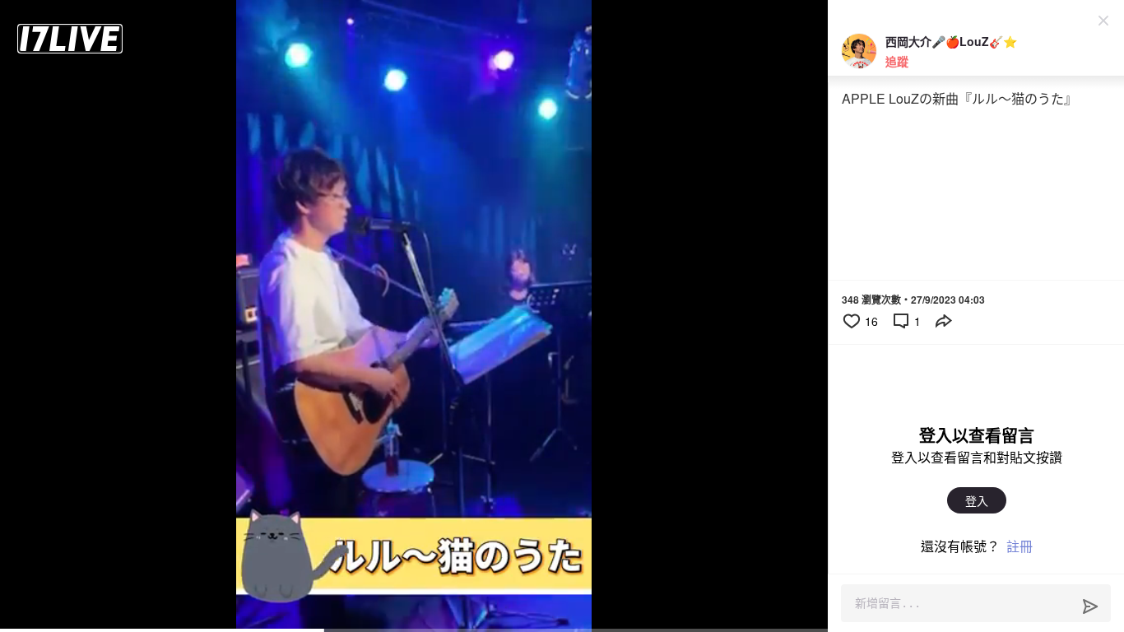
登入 (976, 500)
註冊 (1019, 546)
